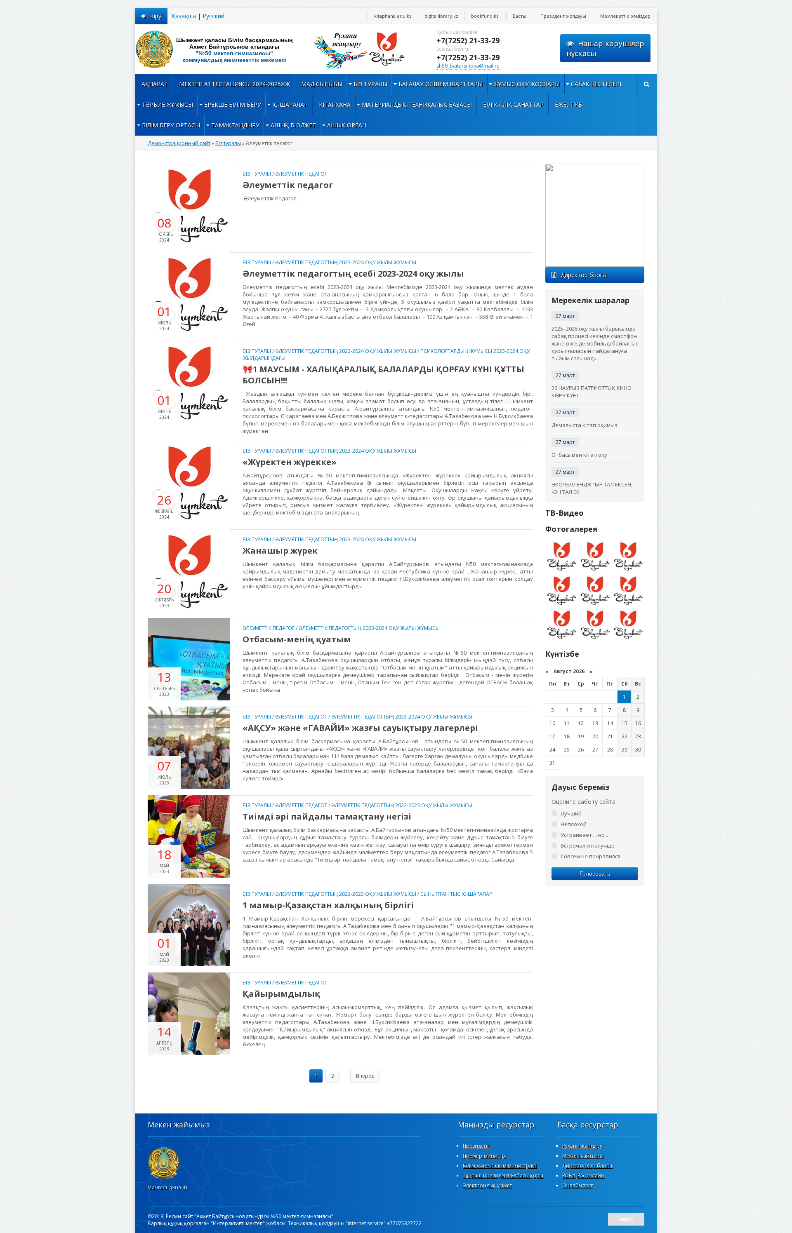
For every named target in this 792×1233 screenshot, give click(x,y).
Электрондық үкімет (487, 1185)
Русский (213, 16)
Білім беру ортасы (171, 125)
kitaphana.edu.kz (393, 16)
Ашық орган (346, 125)
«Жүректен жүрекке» (290, 461)
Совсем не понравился (590, 856)
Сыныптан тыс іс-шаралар (456, 893)
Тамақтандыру (235, 125)
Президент (476, 1145)
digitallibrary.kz (441, 16)
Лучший (571, 813)
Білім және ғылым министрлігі (500, 1165)
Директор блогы (584, 275)
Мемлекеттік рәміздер (625, 16)
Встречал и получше (588, 845)
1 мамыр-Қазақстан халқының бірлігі (328, 905)
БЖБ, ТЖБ (568, 104)
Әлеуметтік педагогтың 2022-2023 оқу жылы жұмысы (401, 805)
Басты (519, 16)
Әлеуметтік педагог (301, 173)
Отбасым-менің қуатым (297, 639)
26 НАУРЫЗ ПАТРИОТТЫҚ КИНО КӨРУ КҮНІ (592, 391)
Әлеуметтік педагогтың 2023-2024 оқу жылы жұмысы (345, 262)
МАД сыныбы (321, 84)
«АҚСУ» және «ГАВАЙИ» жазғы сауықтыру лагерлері (360, 727)
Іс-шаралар (290, 104)
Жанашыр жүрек (280, 550)
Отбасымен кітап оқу (579, 454)
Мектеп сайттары (582, 1155)
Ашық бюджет (293, 125)
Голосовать (595, 873)
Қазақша (184, 16)
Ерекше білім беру (232, 104)
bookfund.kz (485, 16)
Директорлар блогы (587, 1165)
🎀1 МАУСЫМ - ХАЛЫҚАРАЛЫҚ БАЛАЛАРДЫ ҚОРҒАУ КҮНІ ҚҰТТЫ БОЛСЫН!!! (383, 375)
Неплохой (574, 824)
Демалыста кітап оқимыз (585, 425)
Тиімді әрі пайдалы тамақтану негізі (327, 816)
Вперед (365, 1075)
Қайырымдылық (281, 993)
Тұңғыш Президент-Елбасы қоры (503, 1175)
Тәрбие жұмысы (167, 104)
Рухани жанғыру (582, 1145)
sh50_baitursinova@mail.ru (468, 65)
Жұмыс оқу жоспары (527, 84)
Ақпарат (154, 84)
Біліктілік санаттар (513, 104)
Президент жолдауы (563, 16)
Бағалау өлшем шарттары (440, 84)
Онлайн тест (577, 1185)
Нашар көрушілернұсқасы (605, 48)
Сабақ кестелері (596, 84)
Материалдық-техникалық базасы (417, 104)
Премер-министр (484, 1155)
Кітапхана (335, 104)
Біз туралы (370, 84)
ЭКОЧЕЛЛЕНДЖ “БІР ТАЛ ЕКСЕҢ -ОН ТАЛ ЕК (592, 488)
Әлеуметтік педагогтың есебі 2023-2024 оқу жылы (353, 273)
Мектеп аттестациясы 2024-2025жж (234, 84)
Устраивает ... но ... (585, 834)
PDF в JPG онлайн (583, 1175)
